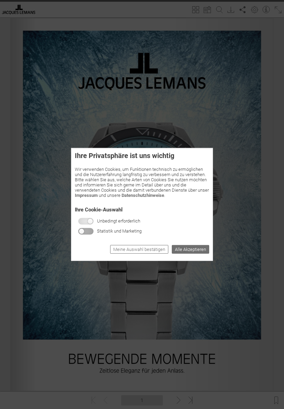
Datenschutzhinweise (143, 195)
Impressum (86, 195)
